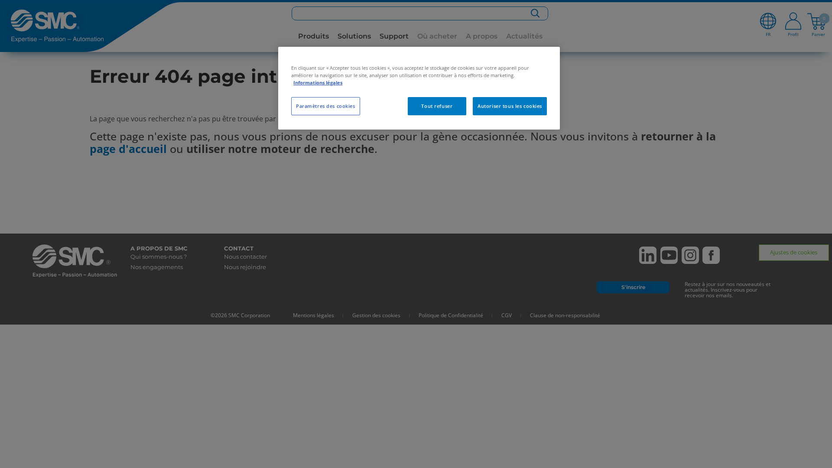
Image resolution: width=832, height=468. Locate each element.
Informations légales (317, 82)
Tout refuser (436, 106)
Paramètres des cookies (325, 106)
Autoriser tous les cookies (510, 106)
